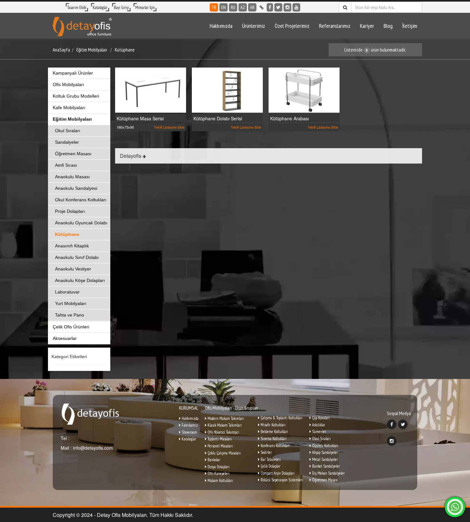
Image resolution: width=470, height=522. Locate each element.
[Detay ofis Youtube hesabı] (296, 7)
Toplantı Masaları (219, 439)
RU (233, 7)
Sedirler (266, 452)
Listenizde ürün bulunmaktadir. (375, 50)
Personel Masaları (220, 446)
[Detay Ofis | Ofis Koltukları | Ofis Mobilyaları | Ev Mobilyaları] (82, 25)
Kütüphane (125, 50)
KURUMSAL (188, 408)
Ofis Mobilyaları (68, 84)
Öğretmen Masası (73, 153)
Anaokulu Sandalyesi (76, 188)
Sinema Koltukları (273, 438)
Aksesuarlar (65, 338)
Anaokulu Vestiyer (73, 268)
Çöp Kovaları (320, 418)
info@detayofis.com (92, 448)
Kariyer (367, 25)
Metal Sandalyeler (324, 459)
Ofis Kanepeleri (218, 473)
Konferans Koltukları (275, 445)
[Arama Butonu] (345, 7)
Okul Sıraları (67, 130)
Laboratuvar (67, 291)
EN (223, 7)
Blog (388, 25)
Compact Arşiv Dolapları (277, 473)
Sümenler (318, 431)
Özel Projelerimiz (292, 25)
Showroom (189, 432)
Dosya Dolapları (218, 467)
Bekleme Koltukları (274, 431)
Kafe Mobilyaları (69, 107)
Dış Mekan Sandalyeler (328, 473)
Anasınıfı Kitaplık (72, 245)
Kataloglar (100, 7)
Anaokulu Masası (72, 176)
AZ (242, 7)
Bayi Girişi (121, 7)
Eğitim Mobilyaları (91, 50)
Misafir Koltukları (273, 425)
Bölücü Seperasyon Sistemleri (281, 480)
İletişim (409, 25)
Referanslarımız (334, 25)
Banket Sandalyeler (325, 466)
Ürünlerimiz (253, 25)
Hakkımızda (221, 25)
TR (214, 7)
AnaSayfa (61, 50)
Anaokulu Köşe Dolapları (80, 280)
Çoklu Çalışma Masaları (224, 453)
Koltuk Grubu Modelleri (76, 96)
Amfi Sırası (66, 165)
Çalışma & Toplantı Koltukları (281, 418)
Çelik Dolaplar (270, 466)
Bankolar (213, 459)
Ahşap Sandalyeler (324, 452)
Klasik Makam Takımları (224, 425)
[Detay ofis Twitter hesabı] (278, 7)
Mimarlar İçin (145, 7)
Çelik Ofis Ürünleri (71, 326)
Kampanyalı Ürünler (73, 73)
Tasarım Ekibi (76, 7)
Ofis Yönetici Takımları (223, 432)
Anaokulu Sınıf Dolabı (77, 257)
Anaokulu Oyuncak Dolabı (81, 222)
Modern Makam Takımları (225, 418)
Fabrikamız (189, 425)
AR (252, 7)
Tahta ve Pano (69, 314)
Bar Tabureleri (270, 459)
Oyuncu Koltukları (324, 445)
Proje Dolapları (70, 211)
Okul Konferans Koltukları (80, 199)
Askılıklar (318, 425)
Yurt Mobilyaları (70, 303)
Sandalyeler (67, 142)
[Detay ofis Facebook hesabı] (270, 7)
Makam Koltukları (220, 480)
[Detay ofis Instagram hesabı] (287, 7)
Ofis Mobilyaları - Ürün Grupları (231, 408)
